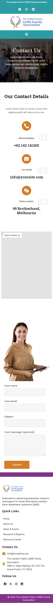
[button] (26, 34)
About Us (8, 523)
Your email (10, 401)
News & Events (11, 529)
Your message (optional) (19, 432)
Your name (10, 385)
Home (6, 518)
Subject (8, 416)
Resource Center (12, 539)
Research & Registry (14, 534)
